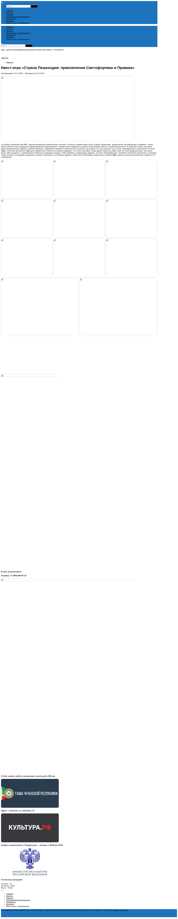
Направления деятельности (18, 17)
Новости (9, 15)
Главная (9, 10)
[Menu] (2, 2)
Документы (11, 19)
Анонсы (9, 13)
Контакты (10, 21)
